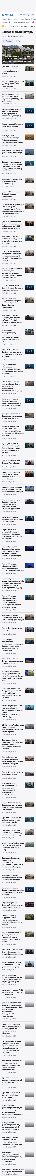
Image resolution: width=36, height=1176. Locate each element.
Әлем (10, 19)
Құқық (27, 19)
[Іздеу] (28, 14)
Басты (4, 36)
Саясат (4, 19)
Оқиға (22, 19)
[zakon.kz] (7, 15)
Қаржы (15, 19)
